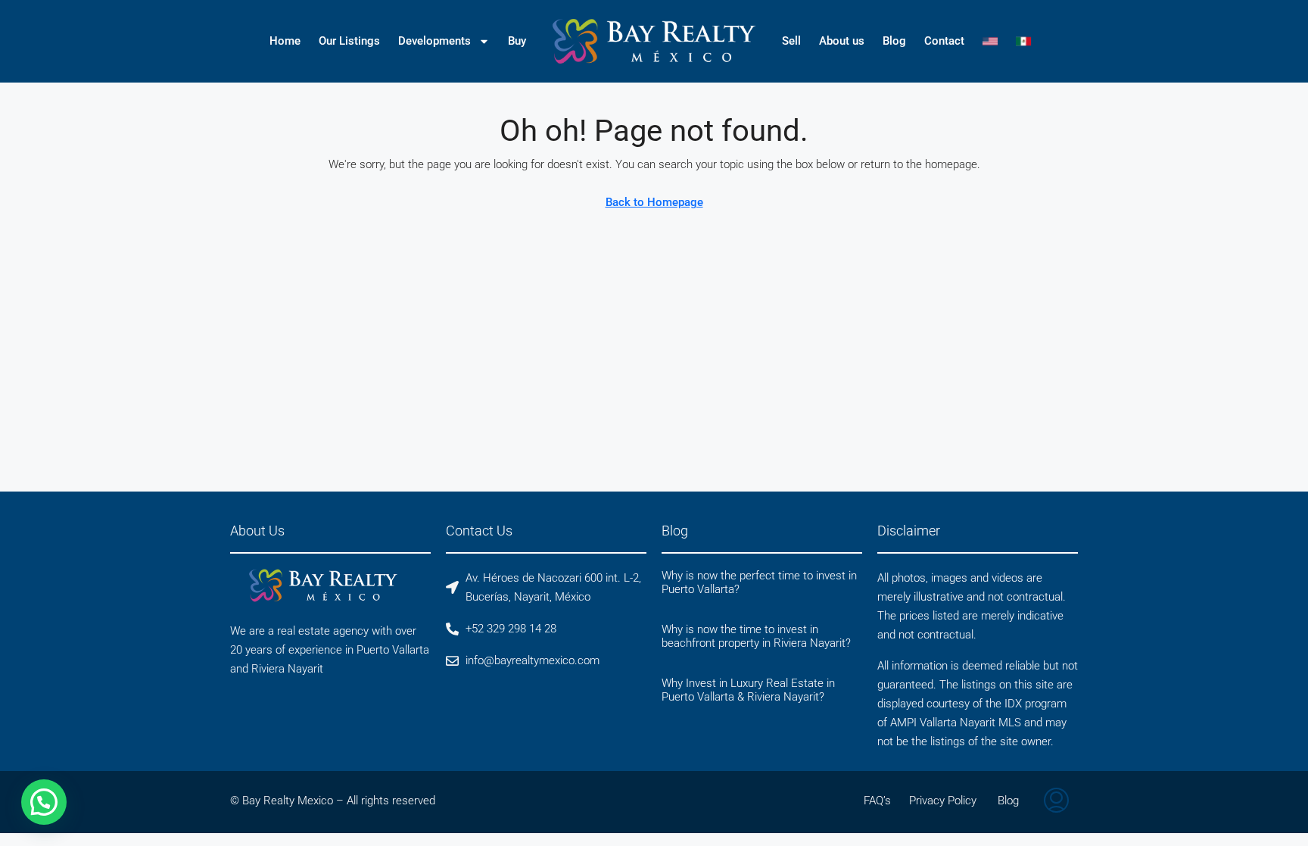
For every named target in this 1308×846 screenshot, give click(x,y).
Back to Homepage (654, 202)
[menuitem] (1056, 802)
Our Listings (349, 41)
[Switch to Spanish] (1023, 40)
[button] (44, 802)
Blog (894, 41)
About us (841, 41)
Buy (517, 41)
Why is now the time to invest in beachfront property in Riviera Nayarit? (756, 636)
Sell (791, 41)
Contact (944, 41)
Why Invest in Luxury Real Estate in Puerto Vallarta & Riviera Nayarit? (748, 690)
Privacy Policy (942, 800)
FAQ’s (877, 800)
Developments (434, 41)
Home (285, 41)
